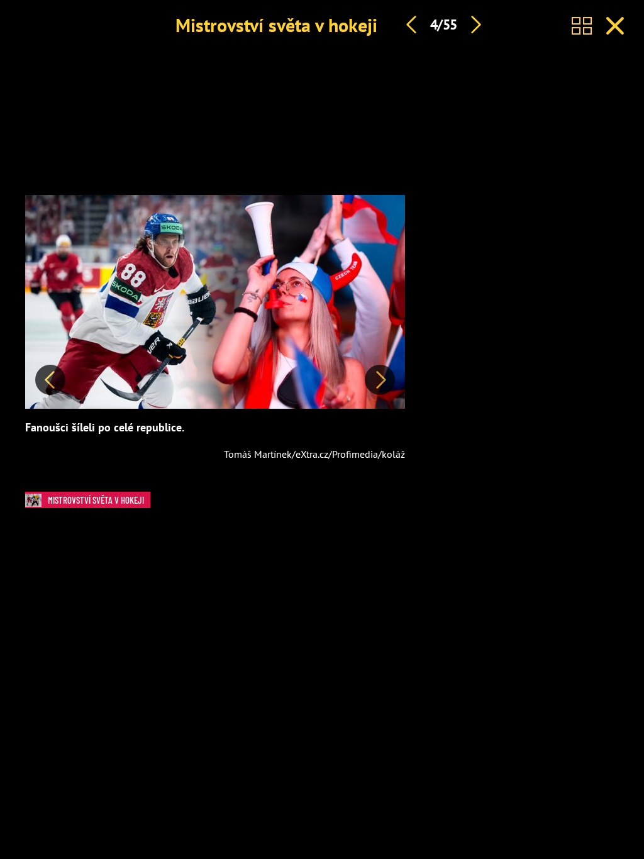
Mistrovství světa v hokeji (276, 25)
